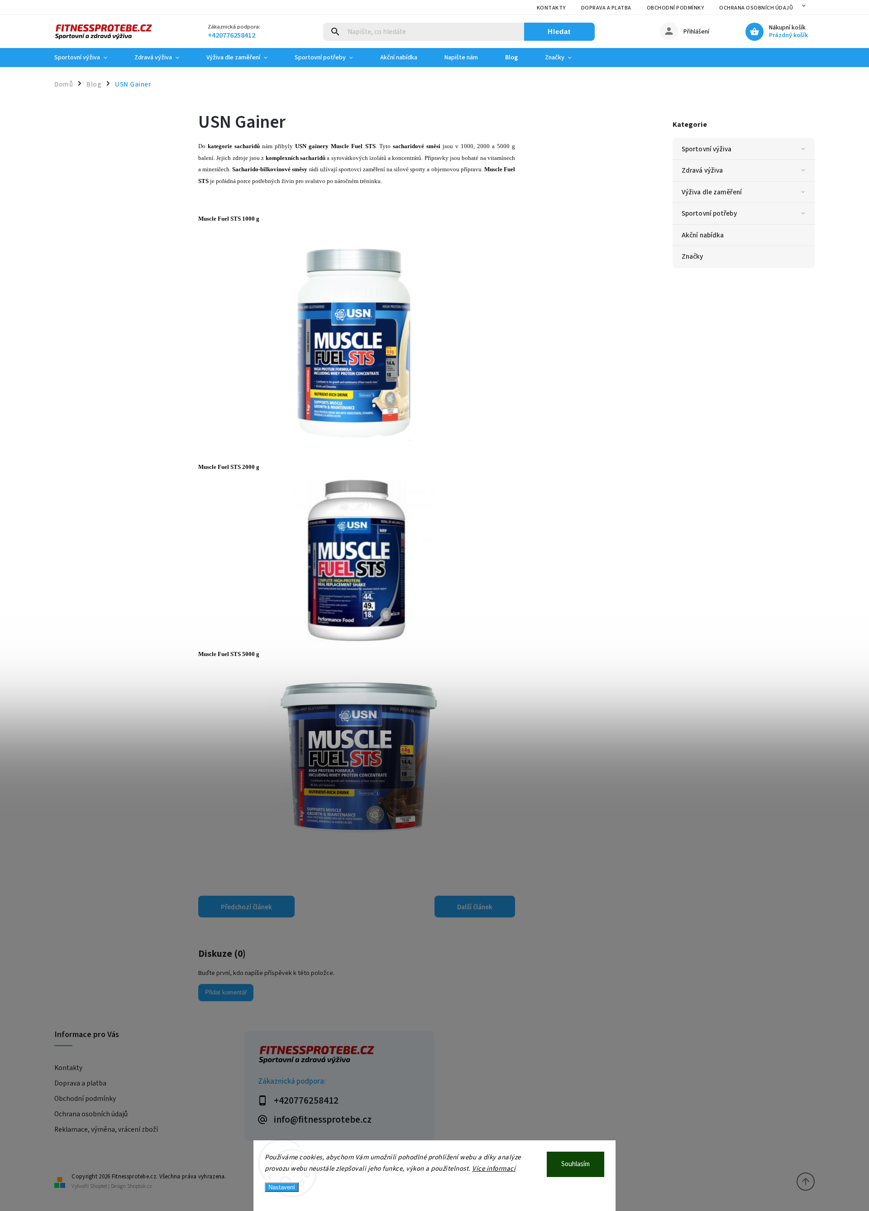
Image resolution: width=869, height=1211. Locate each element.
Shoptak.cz (139, 1186)
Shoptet (98, 1186)
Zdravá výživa (702, 170)
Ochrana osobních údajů (756, 8)
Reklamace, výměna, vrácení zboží (106, 1129)
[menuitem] (87, 57)
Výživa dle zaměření (712, 192)
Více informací (494, 1168)
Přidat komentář (226, 992)
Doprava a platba (606, 8)
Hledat (559, 31)
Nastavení (281, 1187)
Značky (692, 256)
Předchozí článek (246, 907)
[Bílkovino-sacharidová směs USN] (357, 843)
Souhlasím (575, 1164)
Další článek (474, 907)
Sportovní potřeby (709, 213)
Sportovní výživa (707, 149)
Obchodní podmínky (675, 8)
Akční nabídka (703, 235)
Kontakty (551, 8)
